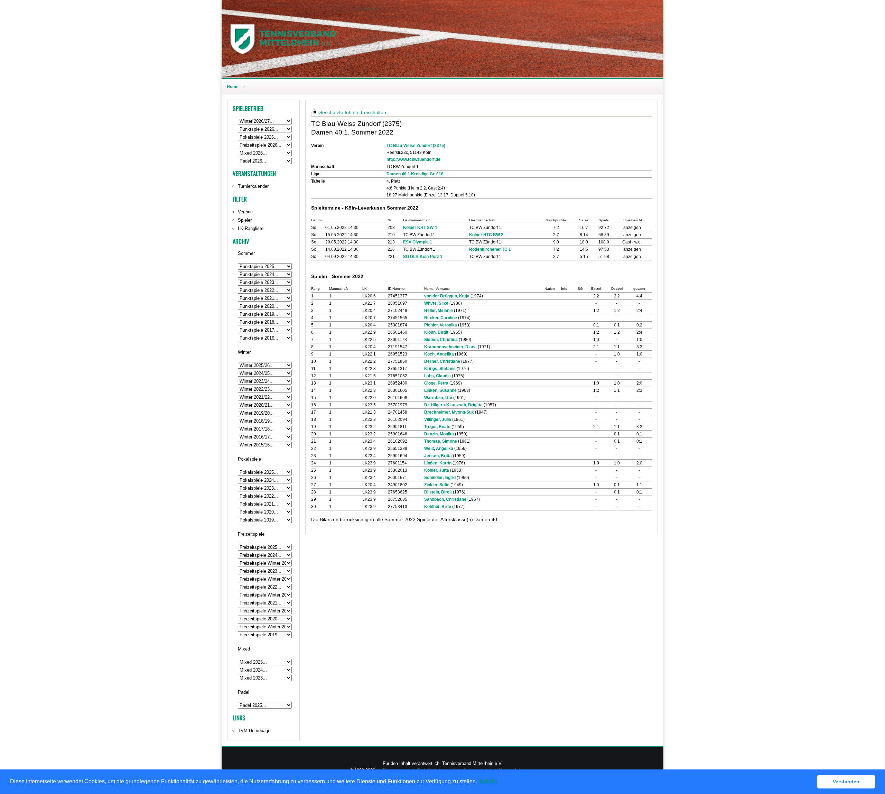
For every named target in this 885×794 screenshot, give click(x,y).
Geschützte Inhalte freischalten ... (355, 112)
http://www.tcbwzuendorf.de (413, 159)
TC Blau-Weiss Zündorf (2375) (415, 145)
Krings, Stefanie (440, 368)
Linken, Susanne (440, 390)
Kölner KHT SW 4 (420, 227)
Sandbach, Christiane (445, 499)
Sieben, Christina (441, 339)
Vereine (245, 211)
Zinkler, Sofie (436, 484)
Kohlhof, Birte (437, 506)
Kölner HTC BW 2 (486, 234)
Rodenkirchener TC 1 (490, 249)
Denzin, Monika (439, 434)
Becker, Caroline (440, 317)
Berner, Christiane (442, 361)
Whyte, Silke (436, 303)
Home (233, 86)
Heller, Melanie (438, 310)
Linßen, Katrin (437, 463)
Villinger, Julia (437, 419)
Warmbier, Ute (438, 397)
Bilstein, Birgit (438, 492)
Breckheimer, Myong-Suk (449, 412)
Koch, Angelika (439, 354)
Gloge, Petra (436, 383)
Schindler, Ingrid (440, 477)
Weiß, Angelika (438, 448)
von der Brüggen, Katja (446, 296)
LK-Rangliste (250, 228)
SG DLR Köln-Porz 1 (422, 256)
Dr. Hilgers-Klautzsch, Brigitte (453, 405)
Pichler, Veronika (440, 325)
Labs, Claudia (437, 375)
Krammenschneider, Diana (450, 346)
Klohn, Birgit (436, 332)
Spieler (245, 220)
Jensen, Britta (438, 455)
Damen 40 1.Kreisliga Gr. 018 (415, 174)
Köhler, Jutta (436, 470)
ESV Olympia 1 (417, 242)
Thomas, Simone (440, 441)
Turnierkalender (253, 186)
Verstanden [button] (846, 781)
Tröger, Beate (437, 426)
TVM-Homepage (254, 730)
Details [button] (488, 781)
